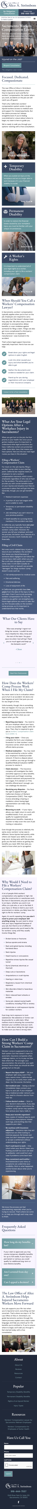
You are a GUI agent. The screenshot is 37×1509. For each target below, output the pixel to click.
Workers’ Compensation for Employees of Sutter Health (18, 1428)
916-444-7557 (18, 1491)
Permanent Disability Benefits (18, 1396)
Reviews (18, 1369)
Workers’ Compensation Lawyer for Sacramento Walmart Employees (18, 1421)
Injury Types (18, 1406)
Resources (18, 1373)
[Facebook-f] (18, 1502)
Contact (18, 1377)
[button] (34, 18)
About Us (18, 1365)
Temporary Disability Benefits (18, 1392)
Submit (8, 1474)
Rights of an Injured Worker (18, 1401)
